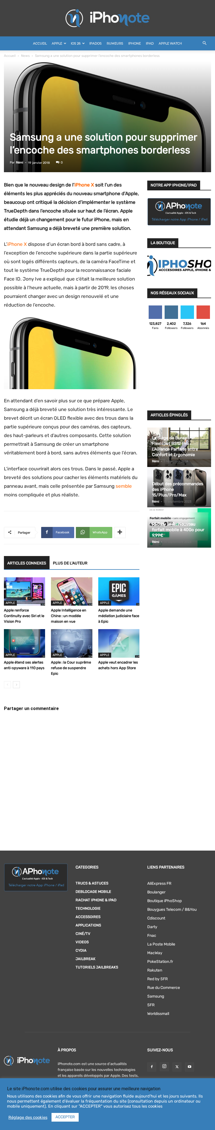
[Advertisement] (179, 372)
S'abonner (203, 307)
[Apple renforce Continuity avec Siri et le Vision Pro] (24, 591)
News (25, 56)
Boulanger (156, 892)
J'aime (155, 307)
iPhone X (84, 185)
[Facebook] (151, 1067)
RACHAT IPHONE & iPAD (96, 900)
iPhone (134, 43)
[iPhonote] (107, 18)
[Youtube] (189, 1067)
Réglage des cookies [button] (27, 1117)
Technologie (88, 908)
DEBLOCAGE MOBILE (93, 891)
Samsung (155, 996)
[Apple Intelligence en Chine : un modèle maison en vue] (71, 591)
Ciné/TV (83, 933)
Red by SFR (157, 979)
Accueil (40, 43)
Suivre (171, 307)
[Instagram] (164, 1066)
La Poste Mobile (161, 944)
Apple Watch (170, 43)
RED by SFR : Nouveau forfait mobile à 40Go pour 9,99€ (178, 530)
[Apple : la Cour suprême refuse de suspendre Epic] (71, 643)
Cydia (81, 950)
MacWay (154, 953)
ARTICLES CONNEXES (26, 563)
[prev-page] (7, 684)
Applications (88, 925)
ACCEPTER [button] (65, 1117)
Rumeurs (115, 43)
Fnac (151, 935)
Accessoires (88, 917)
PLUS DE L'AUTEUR (70, 563)
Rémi (19, 162)
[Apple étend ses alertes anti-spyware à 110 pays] (24, 643)
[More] (120, 532)
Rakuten (154, 970)
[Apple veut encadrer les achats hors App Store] (118, 643)
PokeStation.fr (160, 961)
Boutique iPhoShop (164, 900)
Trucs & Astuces (92, 883)
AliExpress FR (159, 883)
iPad (150, 43)
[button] (204, 43)
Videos (82, 942)
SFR (151, 1005)
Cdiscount (156, 918)
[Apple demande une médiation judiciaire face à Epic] (118, 591)
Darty (152, 926)
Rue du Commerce (163, 987)
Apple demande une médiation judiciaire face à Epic (118, 616)
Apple (57, 43)
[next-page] (16, 684)
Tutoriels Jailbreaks (97, 967)
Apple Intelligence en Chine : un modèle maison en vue (68, 616)
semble (124, 486)
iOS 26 (76, 43)
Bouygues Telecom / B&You (172, 909)
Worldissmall (158, 1013)
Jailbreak (85, 959)
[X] (176, 1067)
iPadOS (95, 43)
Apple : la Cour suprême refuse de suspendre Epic (71, 668)
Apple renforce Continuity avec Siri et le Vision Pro (24, 616)
